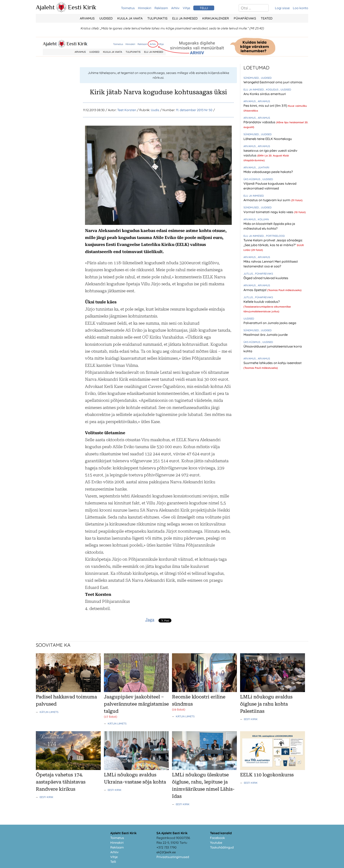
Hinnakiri (144, 8)
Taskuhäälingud (222, 847)
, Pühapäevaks (263, 273)
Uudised (105, 18)
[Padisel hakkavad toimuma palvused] (68, 691)
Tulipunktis (157, 18)
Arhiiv (175, 8)
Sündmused (251, 77)
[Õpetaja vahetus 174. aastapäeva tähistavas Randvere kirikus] (68, 769)
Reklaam (161, 8)
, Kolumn (262, 219)
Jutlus (248, 273)
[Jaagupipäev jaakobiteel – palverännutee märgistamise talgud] (136, 691)
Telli (113, 862)
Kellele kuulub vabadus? (261, 302)
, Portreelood (275, 235)
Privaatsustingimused (172, 857)
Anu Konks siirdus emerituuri (264, 94)
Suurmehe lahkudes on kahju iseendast (272, 363)
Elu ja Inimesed (184, 18)
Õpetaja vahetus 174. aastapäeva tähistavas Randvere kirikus (60, 782)
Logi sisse (282, 8)
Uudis (155, 110)
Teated (266, 18)
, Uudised (266, 77)
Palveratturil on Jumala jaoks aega (269, 323)
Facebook (217, 838)
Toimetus (128, 8)
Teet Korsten (126, 110)
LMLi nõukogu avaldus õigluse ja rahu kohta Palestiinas (266, 704)
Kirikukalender (215, 18)
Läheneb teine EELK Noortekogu (267, 139)
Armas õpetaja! (255, 290)
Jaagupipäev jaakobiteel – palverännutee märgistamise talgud (136, 704)
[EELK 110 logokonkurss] (272, 769)
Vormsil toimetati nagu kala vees (268, 212)
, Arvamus (263, 101)
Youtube (216, 843)
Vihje (186, 8)
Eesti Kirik (82, 7)
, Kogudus (272, 89)
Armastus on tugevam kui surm (267, 200)
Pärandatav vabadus (259, 122)
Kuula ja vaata (130, 18)
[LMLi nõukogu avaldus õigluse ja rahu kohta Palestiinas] (272, 691)
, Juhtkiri (262, 167)
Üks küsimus (252, 179)
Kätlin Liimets (49, 712)
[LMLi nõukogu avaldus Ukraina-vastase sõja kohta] (136, 769)
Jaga (149, 619)
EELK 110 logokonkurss (267, 775)
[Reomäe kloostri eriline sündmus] (204, 691)
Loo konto (300, 8)
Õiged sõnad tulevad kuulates (265, 278)
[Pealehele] (61, 11)
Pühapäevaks (245, 18)
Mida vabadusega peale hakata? (268, 172)
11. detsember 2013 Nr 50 (194, 110)
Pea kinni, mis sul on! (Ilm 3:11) (265, 106)
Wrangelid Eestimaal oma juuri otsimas (272, 82)
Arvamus (87, 18)
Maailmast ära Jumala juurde (265, 335)
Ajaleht (45, 7)
